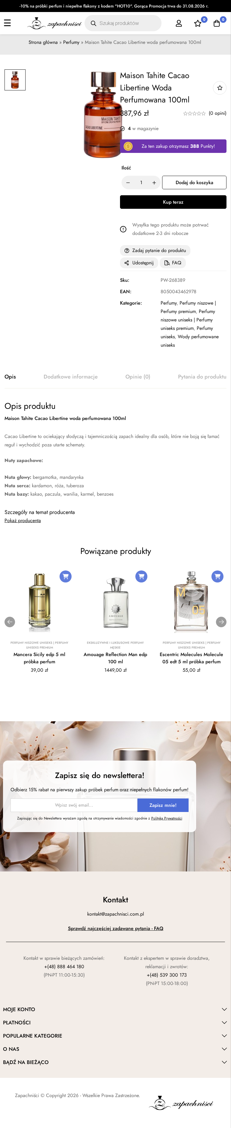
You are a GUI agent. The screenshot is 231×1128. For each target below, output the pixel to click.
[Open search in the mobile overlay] (122, 23)
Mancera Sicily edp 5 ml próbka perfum (39, 658)
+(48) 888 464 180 (64, 966)
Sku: (124, 280)
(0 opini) (217, 113)
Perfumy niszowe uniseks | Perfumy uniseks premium (188, 320)
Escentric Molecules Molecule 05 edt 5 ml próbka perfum (191, 658)
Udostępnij (143, 262)
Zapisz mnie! (163, 805)
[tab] (10, 377)
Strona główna (43, 42)
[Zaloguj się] (178, 23)
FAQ (176, 262)
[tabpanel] (115, 449)
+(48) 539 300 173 (167, 974)
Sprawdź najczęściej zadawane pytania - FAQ (115, 928)
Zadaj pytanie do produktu (159, 250)
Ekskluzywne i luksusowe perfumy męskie (115, 645)
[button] (66, 576)
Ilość (126, 167)
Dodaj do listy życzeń (219, 88)
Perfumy (71, 42)
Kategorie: (131, 302)
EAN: (125, 291)
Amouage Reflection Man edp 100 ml (115, 658)
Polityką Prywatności (166, 818)
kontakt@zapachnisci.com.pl (115, 914)
